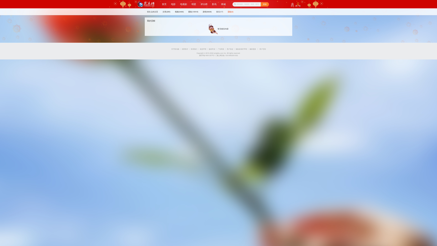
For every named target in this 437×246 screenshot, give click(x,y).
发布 (292, 5)
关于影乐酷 (175, 49)
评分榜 (204, 4)
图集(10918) (193, 11)
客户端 (298, 5)
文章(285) (166, 11)
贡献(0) (230, 11)
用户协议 (230, 49)
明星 (194, 4)
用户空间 (262, 49)
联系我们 (194, 49)
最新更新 (253, 49)
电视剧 (183, 4)
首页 (164, 4)
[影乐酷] (146, 4)
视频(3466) (179, 11)
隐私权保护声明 (241, 49)
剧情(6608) (207, 11)
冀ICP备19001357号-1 (207, 55)
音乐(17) (219, 11)
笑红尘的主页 (152, 11)
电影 (173, 4)
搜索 (265, 4)
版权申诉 (212, 49)
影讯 (214, 4)
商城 (223, 4)
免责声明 (203, 49)
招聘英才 (185, 49)
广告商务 (221, 49)
